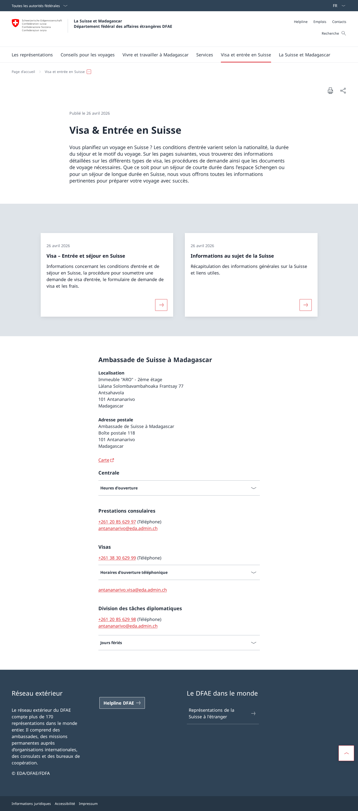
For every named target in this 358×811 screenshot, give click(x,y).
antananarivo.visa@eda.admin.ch (132, 590)
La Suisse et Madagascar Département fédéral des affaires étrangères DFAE (123, 23)
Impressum (88, 803)
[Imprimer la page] (330, 90)
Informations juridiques (31, 803)
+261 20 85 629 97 (117, 522)
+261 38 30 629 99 (117, 558)
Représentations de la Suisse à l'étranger (211, 713)
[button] (32, 54)
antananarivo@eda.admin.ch (128, 528)
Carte (103, 460)
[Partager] (343, 91)
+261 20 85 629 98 (117, 619)
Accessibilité (65, 803)
